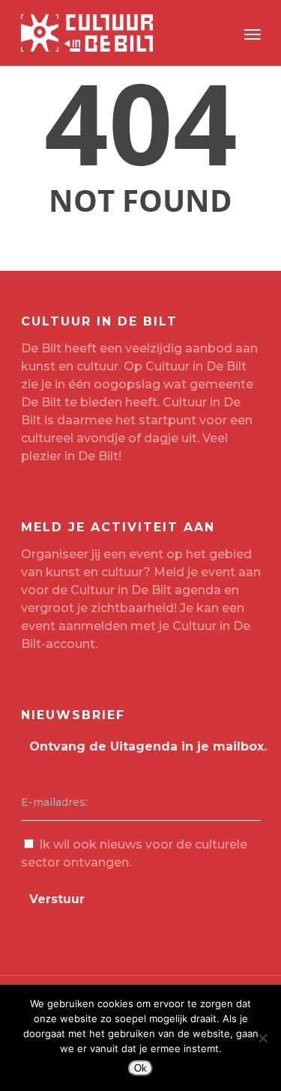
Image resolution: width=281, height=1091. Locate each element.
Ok (140, 1068)
